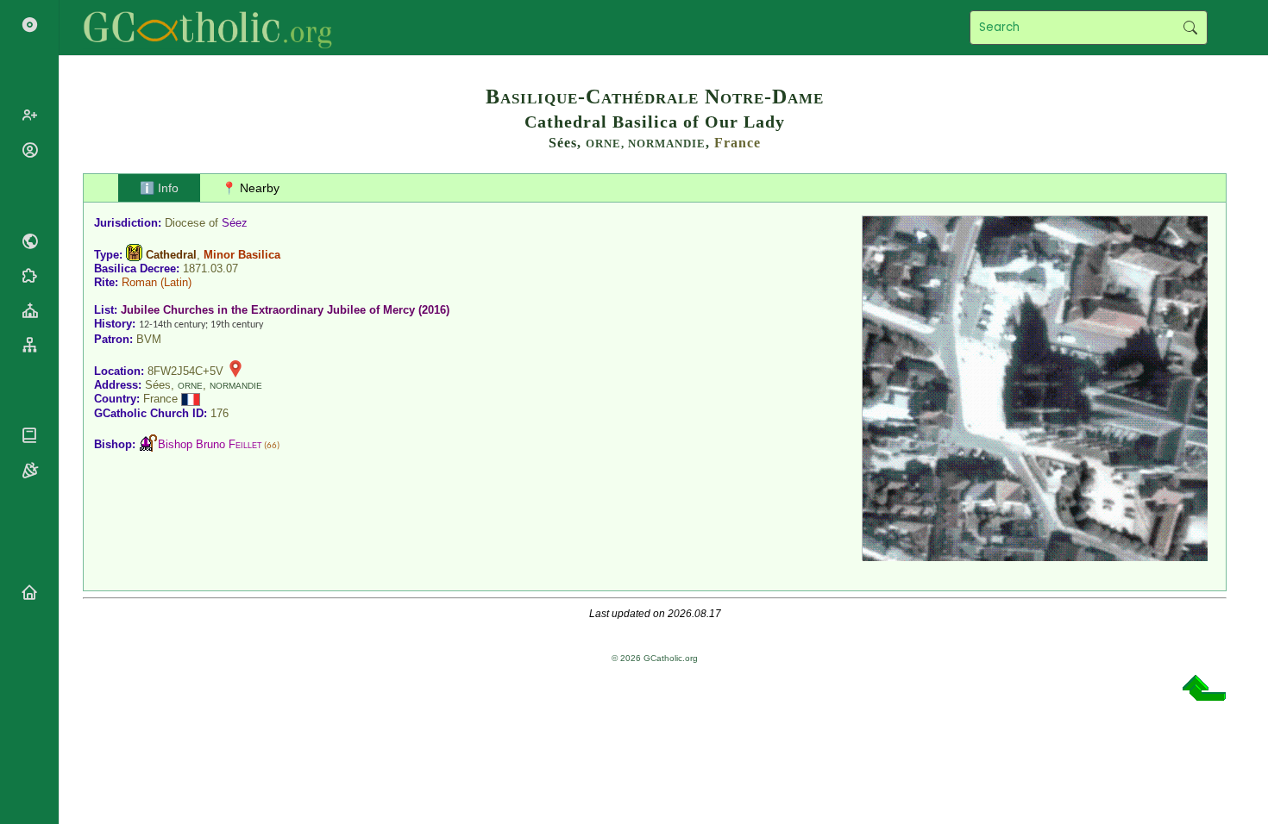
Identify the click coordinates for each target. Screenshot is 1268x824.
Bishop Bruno (210, 444)
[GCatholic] (212, 27)
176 (219, 413)
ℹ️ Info (159, 188)
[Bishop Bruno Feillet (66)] (148, 444)
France (737, 142)
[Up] (1204, 694)
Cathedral (171, 254)
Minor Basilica (242, 254)
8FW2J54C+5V (185, 371)
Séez (235, 222)
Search (1190, 27)
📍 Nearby (250, 188)
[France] (190, 398)
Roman (139, 282)
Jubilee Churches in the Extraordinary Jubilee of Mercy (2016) (285, 309)
